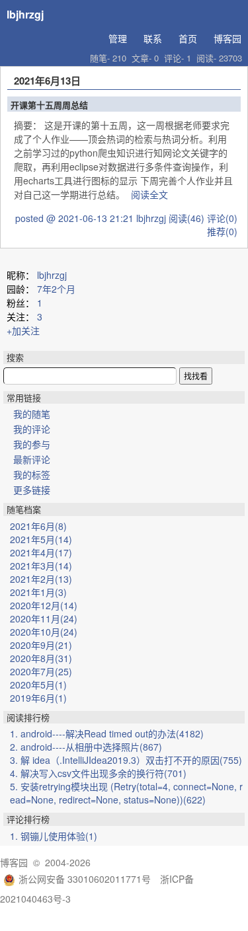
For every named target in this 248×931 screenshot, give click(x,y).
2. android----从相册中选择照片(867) (86, 746)
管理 (117, 38)
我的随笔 (31, 413)
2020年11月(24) (43, 618)
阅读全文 (149, 194)
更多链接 (31, 489)
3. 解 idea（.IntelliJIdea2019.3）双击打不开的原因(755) (126, 759)
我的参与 (31, 444)
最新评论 (31, 459)
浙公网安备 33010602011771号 (85, 878)
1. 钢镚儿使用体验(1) (53, 835)
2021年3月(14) (41, 565)
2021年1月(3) (38, 592)
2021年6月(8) (38, 526)
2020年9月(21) (41, 645)
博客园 (227, 38)
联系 (153, 38)
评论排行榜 (28, 819)
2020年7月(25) (41, 671)
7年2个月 (56, 288)
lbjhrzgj (25, 14)
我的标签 (31, 474)
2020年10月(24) (43, 631)
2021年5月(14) (41, 539)
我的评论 (31, 428)
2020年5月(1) (38, 684)
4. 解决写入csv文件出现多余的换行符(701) (98, 773)
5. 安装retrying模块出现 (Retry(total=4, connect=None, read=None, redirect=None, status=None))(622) (126, 793)
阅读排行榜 (28, 717)
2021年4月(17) (41, 552)
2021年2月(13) (41, 578)
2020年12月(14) (43, 605)
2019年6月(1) (38, 697)
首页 (188, 38)
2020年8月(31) (41, 658)
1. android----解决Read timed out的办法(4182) (107, 733)
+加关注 (23, 330)
